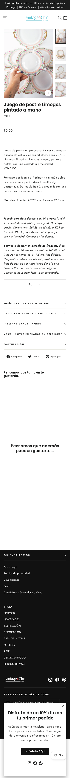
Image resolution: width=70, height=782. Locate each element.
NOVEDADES (12, 619)
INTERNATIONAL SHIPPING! (22, 323)
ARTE (7, 651)
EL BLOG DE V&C (14, 664)
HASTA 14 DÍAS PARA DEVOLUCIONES (30, 313)
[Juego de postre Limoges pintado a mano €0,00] (14, 400)
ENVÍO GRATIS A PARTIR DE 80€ (26, 303)
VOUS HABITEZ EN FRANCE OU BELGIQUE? (33, 334)
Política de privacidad (17, 573)
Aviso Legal (10, 567)
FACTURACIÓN (14, 344)
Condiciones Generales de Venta (23, 592)
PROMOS (9, 613)
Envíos (7, 586)
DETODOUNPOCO (15, 657)
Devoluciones (11, 580)
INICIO (8, 607)
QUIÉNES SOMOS (17, 555)
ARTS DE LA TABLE (15, 638)
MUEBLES (9, 645)
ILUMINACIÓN (12, 626)
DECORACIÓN (12, 632)
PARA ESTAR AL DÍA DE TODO (27, 694)
